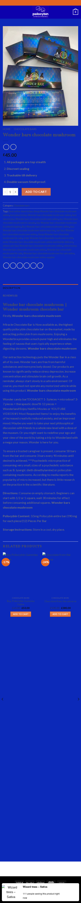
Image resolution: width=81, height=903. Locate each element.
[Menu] (5, 12)
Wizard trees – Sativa (35, 886)
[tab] (40, 288)
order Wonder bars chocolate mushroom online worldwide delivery (38, 241)
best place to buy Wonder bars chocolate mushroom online (40, 215)
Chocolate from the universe (60, 601)
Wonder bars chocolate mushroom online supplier (29, 257)
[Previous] (3, 706)
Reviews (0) (10, 295)
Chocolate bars (25, 129)
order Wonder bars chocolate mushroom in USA (48, 238)
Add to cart (36, 191)
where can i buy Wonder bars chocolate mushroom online (33, 245)
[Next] (78, 706)
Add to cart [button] (21, 614)
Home (6, 129)
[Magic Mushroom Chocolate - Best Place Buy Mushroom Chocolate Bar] (40, 12)
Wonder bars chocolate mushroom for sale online (49, 253)
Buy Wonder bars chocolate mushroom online (46, 226)
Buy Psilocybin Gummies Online (21, 603)
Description (11, 287)
